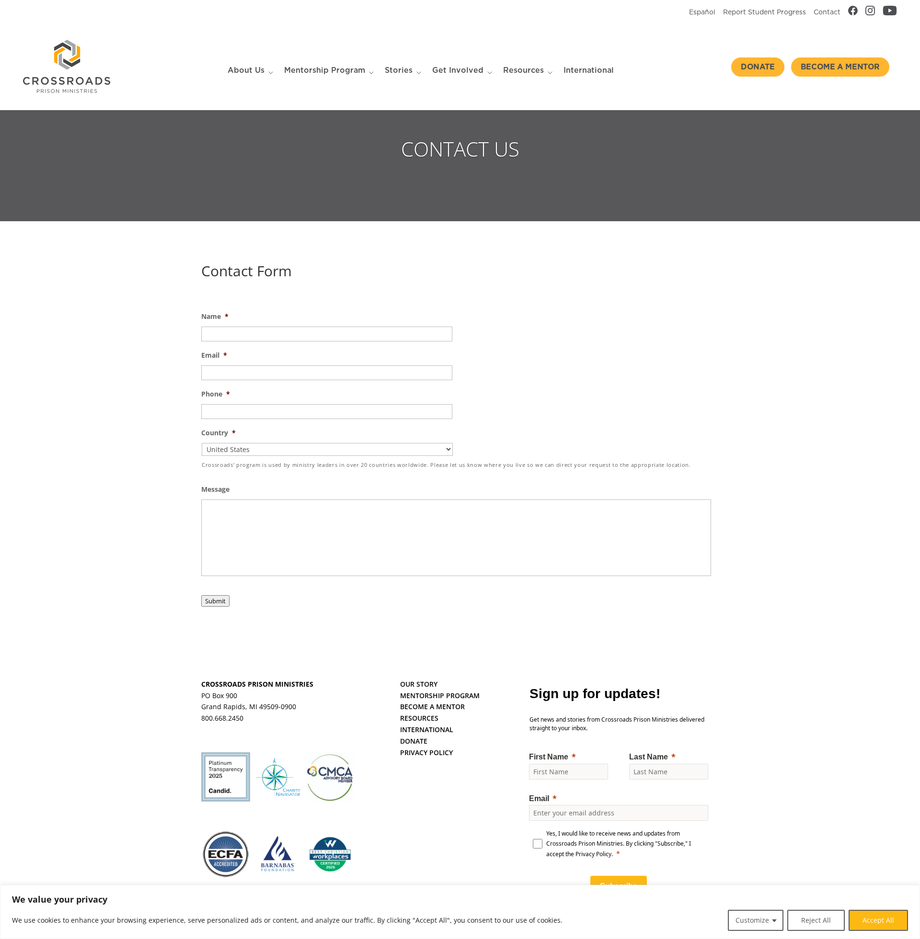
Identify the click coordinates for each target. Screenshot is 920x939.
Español (702, 12)
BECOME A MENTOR (432, 706)
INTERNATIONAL (426, 729)
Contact (827, 12)
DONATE (413, 741)
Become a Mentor (840, 67)
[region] (460, 912)
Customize (752, 920)
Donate (758, 67)
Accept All (878, 920)
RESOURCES (419, 718)
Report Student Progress (764, 12)
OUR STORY (418, 684)
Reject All (816, 920)
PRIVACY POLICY (426, 752)
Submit (215, 601)
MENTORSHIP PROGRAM (440, 695)
